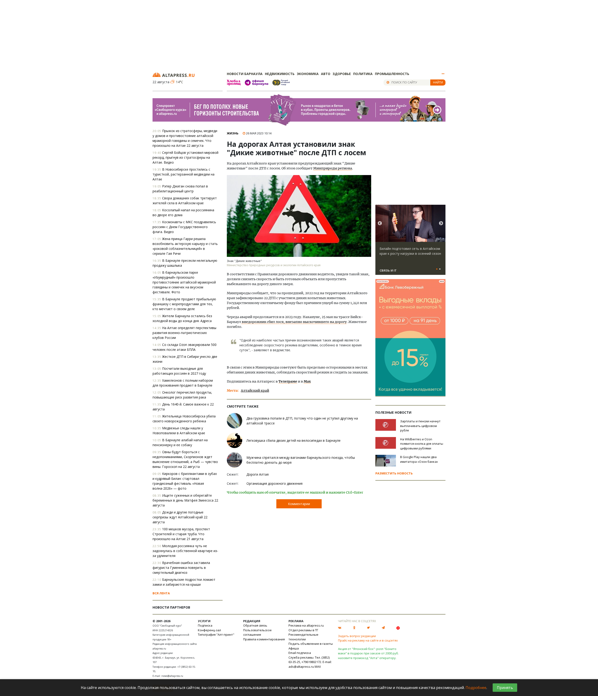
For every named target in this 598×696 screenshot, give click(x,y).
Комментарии (299, 504)
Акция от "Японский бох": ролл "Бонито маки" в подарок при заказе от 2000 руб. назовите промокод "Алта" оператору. (368, 653)
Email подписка (299, 653)
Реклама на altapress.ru (306, 625)
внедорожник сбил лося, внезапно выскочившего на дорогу (294, 322)
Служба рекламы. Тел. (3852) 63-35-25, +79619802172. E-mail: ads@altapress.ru (310, 662)
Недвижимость (280, 74)
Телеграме (287, 381)
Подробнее (476, 687)
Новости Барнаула (245, 74)
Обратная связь (255, 625)
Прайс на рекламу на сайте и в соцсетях (368, 640)
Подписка (205, 625)
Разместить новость (394, 473)
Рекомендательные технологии (303, 636)
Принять (505, 687)
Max (307, 381)
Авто (325, 74)
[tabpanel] (410, 242)
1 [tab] (437, 269)
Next (441, 223)
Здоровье (342, 74)
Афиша (293, 648)
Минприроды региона (332, 168)
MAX (318, 666)
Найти (438, 82)
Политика (363, 74)
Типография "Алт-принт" (216, 634)
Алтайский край (255, 390)
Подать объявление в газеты (310, 644)
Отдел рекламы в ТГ (303, 630)
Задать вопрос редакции (357, 636)
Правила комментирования (264, 639)
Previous (379, 223)
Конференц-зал (209, 630)
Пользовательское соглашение (257, 632)
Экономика (308, 74)
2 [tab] (440, 269)
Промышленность (392, 74)
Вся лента (161, 593)
